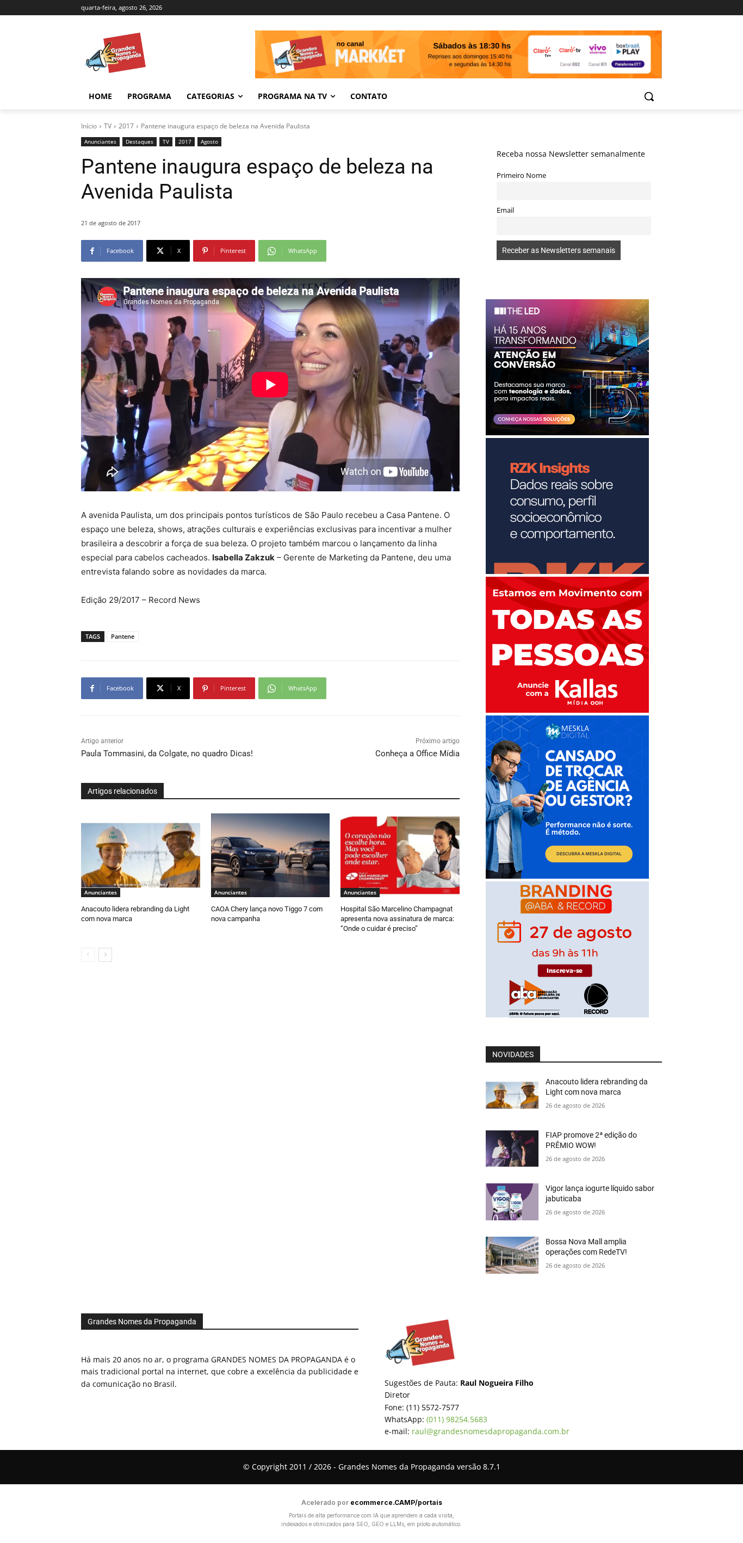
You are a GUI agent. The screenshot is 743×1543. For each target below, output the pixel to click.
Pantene (122, 636)
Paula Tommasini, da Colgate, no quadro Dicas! (167, 753)
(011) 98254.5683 (456, 1419)
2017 (126, 126)
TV (108, 126)
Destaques (139, 141)
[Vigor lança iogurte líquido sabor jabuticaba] (512, 1201)
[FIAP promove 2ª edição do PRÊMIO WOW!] (512, 1148)
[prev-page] (88, 955)
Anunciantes (100, 141)
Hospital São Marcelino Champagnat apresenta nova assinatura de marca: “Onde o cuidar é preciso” (397, 919)
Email (505, 210)
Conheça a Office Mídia (417, 753)
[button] (649, 96)
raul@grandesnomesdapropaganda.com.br (490, 1431)
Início (89, 126)
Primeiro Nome (521, 175)
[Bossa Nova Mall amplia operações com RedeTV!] (512, 1255)
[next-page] (105, 955)
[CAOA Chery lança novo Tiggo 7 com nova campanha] (270, 855)
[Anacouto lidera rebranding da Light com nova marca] (140, 855)
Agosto (209, 141)
